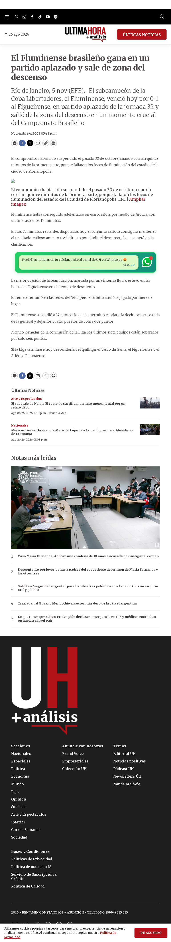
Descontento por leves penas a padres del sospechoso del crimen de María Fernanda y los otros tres (88, 571)
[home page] (85, 34)
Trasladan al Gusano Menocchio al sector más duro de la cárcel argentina (77, 603)
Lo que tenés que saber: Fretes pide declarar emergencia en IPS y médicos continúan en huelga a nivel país (87, 619)
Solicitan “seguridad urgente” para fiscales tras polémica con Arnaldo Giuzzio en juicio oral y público (88, 588)
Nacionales (19, 425)
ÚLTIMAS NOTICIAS (142, 34)
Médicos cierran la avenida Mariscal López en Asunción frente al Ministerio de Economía (72, 432)
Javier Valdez (57, 413)
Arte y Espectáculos (26, 399)
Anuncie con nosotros (82, 746)
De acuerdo (151, 933)
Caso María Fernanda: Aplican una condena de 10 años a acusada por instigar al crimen (88, 556)
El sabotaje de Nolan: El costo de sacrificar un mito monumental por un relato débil (68, 405)
